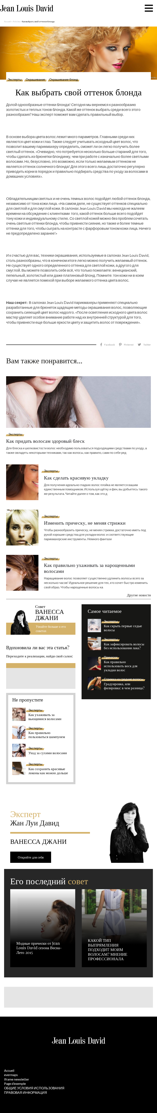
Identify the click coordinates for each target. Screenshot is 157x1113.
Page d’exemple (15, 1083)
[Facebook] (107, 344)
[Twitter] (144, 344)
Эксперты (15, 79)
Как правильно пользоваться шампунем (46, 735)
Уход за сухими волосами (47, 753)
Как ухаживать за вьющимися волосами (44, 717)
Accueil (7, 21)
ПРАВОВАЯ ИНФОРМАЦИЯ (25, 1092)
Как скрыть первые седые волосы (123, 628)
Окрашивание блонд (63, 79)
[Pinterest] (126, 344)
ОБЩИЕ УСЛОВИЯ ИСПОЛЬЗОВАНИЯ (34, 1088)
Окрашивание (35, 79)
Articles (16, 21)
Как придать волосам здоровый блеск (45, 441)
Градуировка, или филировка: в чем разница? (124, 686)
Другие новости (139, 595)
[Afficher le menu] (149, 8)
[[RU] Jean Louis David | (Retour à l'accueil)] (26, 8)
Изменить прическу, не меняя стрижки (85, 523)
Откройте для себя (31, 857)
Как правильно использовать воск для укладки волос (120, 666)
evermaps (11, 1075)
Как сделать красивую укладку (76, 478)
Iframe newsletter (16, 1079)
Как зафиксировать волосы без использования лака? (124, 646)
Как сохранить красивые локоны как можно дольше (48, 771)
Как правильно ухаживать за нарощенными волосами (89, 568)
